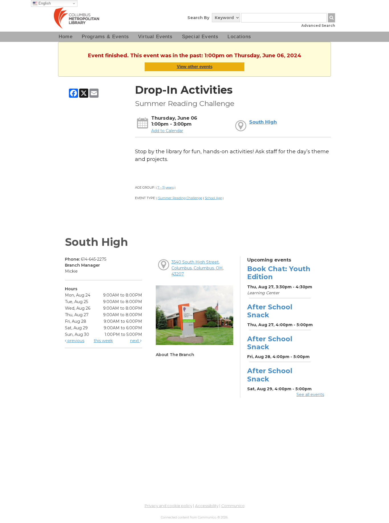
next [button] (135, 340)
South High (263, 122)
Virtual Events (155, 36)
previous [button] (75, 340)
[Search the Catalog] (331, 18)
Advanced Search (318, 25)
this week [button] (103, 340)
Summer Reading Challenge (180, 198)
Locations (239, 36)
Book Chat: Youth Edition (278, 273)
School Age (213, 198)
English (44, 3)
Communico (233, 505)
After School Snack (269, 311)
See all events (310, 394)
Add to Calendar (167, 130)
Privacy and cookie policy (168, 505)
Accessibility (206, 505)
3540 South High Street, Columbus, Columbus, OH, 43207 (197, 268)
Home (66, 36)
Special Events (200, 36)
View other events (194, 66)
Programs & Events (105, 36)
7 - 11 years (165, 187)
